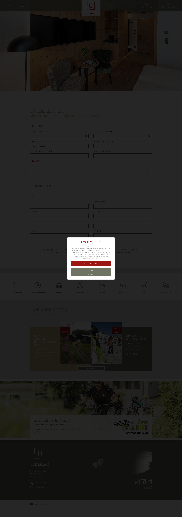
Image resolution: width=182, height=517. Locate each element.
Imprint (97, 258)
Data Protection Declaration (97, 256)
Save (91, 270)
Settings (91, 274)
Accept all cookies (91, 264)
